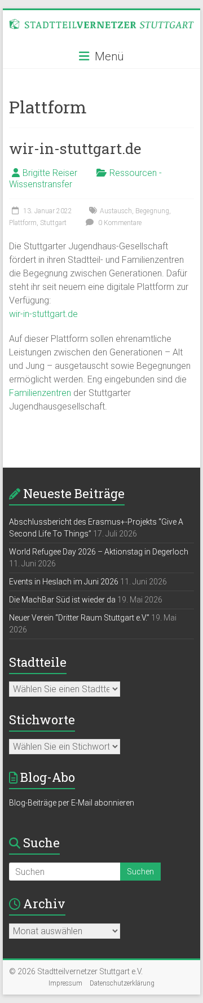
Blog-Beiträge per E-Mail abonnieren (71, 802)
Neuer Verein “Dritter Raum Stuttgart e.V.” (79, 617)
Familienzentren (40, 393)
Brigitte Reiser (50, 173)
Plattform (23, 223)
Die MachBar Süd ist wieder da (62, 599)
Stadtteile (38, 662)
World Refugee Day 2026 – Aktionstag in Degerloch (98, 551)
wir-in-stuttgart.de (75, 148)
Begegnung (152, 211)
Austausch (116, 211)
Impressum (65, 983)
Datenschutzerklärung (122, 983)
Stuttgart (53, 223)
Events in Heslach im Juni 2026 (63, 581)
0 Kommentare (119, 223)
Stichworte (42, 719)
